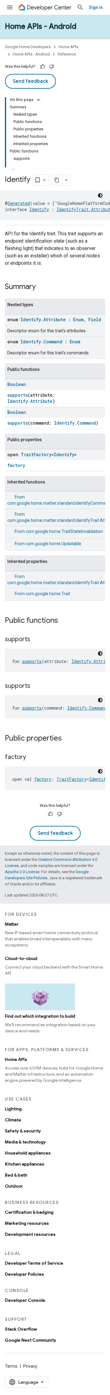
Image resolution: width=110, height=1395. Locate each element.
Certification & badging (29, 1212)
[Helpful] (42, 66)
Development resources (30, 1234)
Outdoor (14, 1186)
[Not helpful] (51, 66)
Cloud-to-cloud (21, 958)
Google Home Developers (28, 46)
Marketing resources (27, 1223)
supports (17, 395)
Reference (67, 54)
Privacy (30, 1366)
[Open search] (80, 7)
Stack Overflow (21, 1329)
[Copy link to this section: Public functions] (64, 621)
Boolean (16, 384)
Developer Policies (24, 1274)
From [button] (59, 531)
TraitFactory (36, 454)
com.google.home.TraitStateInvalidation (64, 531)
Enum (78, 319)
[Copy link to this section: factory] (32, 757)
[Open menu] (10, 7)
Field (94, 319)
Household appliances (28, 1153)
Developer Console (25, 1300)
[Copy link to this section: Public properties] (68, 738)
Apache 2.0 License (22, 871)
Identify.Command (41, 342)
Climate (13, 1120)
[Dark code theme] (100, 195)
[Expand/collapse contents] (38, 99)
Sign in (96, 7)
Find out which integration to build (40, 1016)
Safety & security (23, 1131)
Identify (39, 209)
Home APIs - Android (40, 26)
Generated (19, 203)
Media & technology (25, 1142)
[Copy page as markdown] (56, 180)
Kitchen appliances (24, 1164)
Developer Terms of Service (34, 1263)
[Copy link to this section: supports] (36, 639)
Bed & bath (16, 1175)
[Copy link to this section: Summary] (42, 287)
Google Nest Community (30, 1340)
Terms (11, 1366)
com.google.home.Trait (48, 593)
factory (16, 465)
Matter (12, 924)
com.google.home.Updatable (53, 543)
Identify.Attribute (43, 319)
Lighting (13, 1109)
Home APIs (68, 46)
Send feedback (30, 81)
